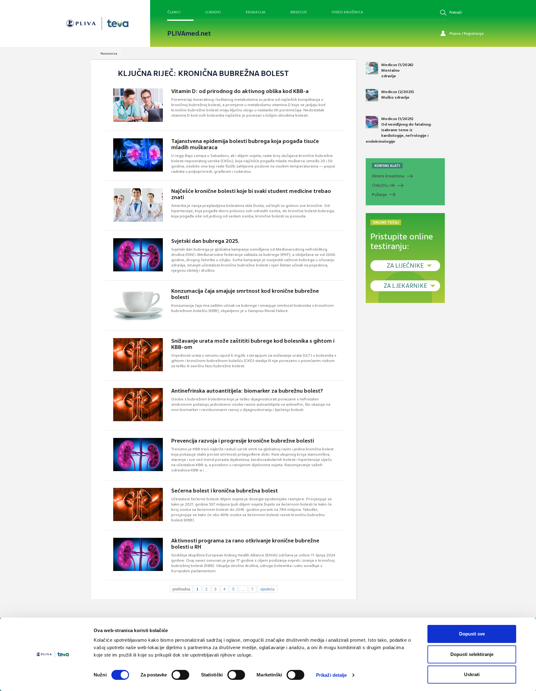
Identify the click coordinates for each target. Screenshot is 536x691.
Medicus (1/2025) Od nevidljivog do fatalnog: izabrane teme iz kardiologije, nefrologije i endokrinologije (399, 130)
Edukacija (256, 12)
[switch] (180, 675)
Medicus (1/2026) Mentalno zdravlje (397, 70)
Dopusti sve (472, 633)
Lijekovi (213, 12)
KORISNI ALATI (387, 165)
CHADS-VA (383, 185)
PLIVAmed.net (189, 33)
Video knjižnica (347, 12)
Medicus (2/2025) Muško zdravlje (397, 94)
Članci (174, 12)
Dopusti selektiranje (472, 654)
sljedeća (267, 589)
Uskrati (472, 674)
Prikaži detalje (331, 675)
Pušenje (379, 194)
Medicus (298, 12)
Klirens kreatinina (388, 176)
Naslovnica (108, 53)
